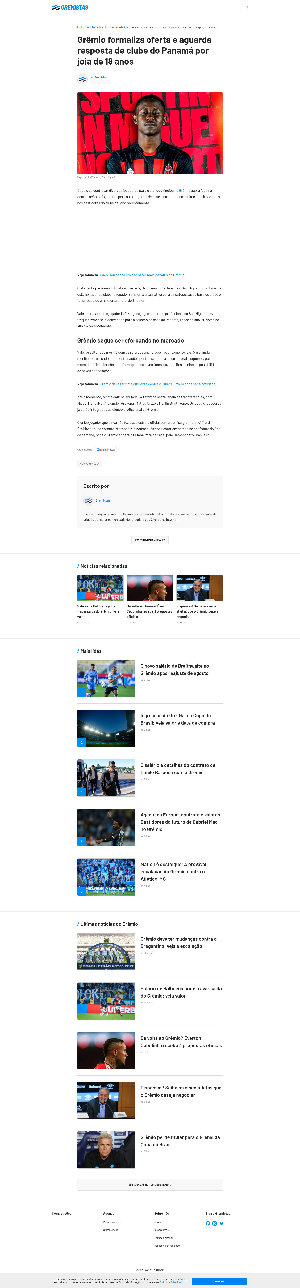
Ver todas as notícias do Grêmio (148, 1184)
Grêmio (184, 190)
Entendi (219, 1281)
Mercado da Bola (119, 27)
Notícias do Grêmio (97, 27)
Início (80, 27)
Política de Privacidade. (171, 1282)
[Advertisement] (150, 237)
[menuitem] (124, 1222)
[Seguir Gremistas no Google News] (97, 449)
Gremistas (100, 77)
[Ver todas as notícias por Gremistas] (82, 77)
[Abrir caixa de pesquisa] (246, 7)
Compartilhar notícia (148, 539)
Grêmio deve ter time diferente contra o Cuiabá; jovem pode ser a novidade (157, 384)
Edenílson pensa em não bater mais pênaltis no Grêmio (142, 275)
